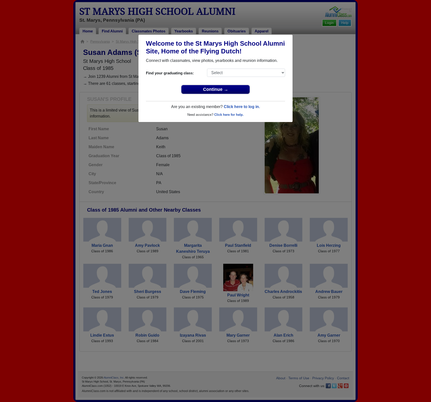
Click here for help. (229, 115)
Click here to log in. (242, 107)
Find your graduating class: (170, 73)
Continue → (215, 89)
